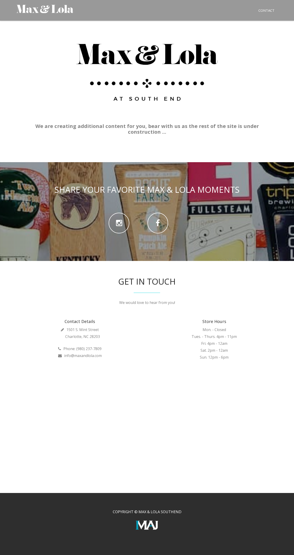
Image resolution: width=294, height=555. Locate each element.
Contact (266, 10)
